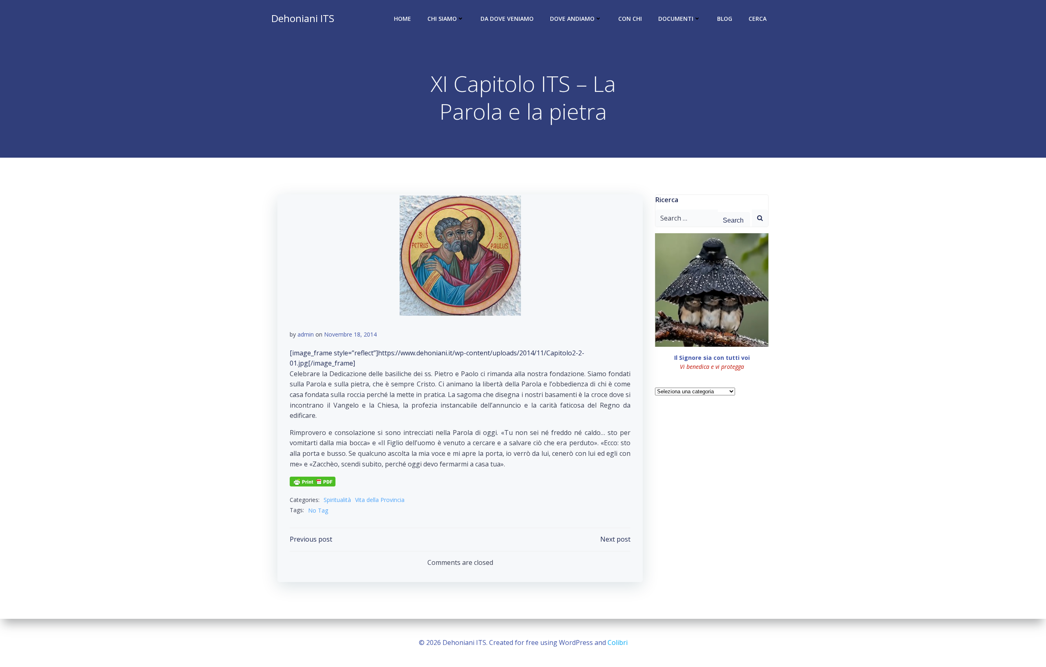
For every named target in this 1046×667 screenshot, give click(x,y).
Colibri (618, 642)
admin (305, 334)
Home (402, 18)
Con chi (630, 18)
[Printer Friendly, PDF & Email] (312, 480)
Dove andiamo (572, 18)
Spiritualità (337, 500)
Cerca (758, 18)
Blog (724, 18)
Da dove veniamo (507, 18)
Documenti (675, 18)
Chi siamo (442, 18)
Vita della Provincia (380, 500)
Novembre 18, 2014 (350, 334)
